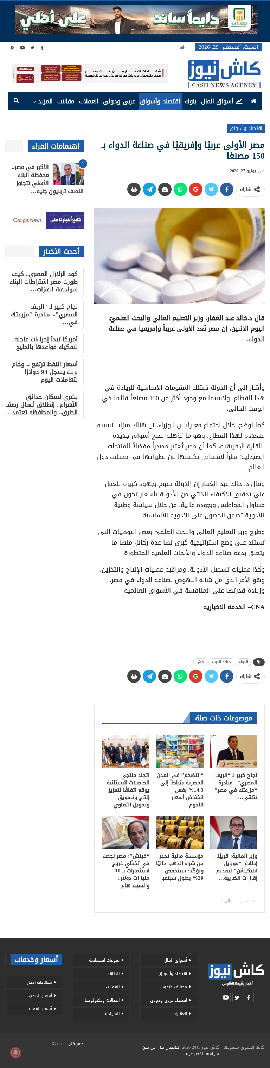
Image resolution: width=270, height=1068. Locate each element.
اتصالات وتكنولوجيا (102, 1000)
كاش (200, 662)
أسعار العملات (39, 1009)
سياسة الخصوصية (202, 1053)
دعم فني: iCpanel (67, 1044)
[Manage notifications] (15, 1052)
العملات (88, 101)
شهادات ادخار (39, 982)
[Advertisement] (179, 360)
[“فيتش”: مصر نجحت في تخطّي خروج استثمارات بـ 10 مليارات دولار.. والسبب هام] (126, 832)
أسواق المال (217, 101)
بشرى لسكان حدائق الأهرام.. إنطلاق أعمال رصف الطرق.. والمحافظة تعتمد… (41, 404)
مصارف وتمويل (173, 987)
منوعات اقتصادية (104, 960)
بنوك (191, 101)
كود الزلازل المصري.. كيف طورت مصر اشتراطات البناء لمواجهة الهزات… (44, 281)
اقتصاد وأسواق (160, 101)
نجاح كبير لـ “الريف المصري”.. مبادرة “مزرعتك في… (44, 314)
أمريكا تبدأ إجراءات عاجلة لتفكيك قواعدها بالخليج (46, 343)
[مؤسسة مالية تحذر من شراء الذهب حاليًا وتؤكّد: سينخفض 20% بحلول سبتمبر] (180, 832)
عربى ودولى (119, 101)
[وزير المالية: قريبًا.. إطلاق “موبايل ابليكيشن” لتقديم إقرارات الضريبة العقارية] (234, 832)
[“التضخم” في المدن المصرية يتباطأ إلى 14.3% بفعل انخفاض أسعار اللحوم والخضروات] (180, 751)
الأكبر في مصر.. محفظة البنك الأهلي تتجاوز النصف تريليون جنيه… (48, 179)
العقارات (180, 1013)
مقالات (66, 101)
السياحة (112, 1013)
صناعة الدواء (221, 662)
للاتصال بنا (169, 1047)
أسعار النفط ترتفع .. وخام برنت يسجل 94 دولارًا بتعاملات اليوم (45, 371)
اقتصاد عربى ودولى (168, 1000)
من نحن (149, 1047)
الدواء (243, 662)
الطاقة (113, 973)
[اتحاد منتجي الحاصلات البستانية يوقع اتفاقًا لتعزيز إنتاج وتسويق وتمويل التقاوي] (126, 751)
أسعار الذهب (40, 996)
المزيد (45, 101)
